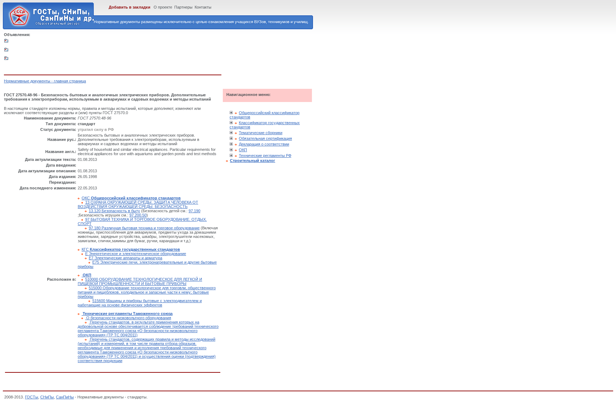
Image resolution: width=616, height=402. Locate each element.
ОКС (131, 198)
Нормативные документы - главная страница (45, 81)
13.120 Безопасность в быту (114, 211)
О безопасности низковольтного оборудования (128, 318)
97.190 (194, 211)
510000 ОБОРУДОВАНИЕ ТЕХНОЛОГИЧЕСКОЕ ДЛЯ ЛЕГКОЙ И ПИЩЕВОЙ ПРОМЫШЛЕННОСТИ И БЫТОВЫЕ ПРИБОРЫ (140, 281)
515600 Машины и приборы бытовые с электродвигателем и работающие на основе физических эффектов (140, 303)
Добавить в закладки (129, 7)
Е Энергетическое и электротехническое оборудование (135, 253)
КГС (131, 249)
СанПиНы (65, 397)
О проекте (163, 7)
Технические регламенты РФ (265, 155)
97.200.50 (138, 215)
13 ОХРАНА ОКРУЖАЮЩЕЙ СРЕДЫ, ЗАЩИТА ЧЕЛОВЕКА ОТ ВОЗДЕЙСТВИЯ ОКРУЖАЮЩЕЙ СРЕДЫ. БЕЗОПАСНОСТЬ (138, 204)
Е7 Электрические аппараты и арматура (125, 258)
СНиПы (47, 397)
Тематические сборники (260, 133)
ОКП (243, 150)
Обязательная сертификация (265, 138)
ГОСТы (31, 397)
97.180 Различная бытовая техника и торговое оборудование (144, 228)
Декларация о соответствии (264, 144)
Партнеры (183, 7)
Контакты (203, 7)
